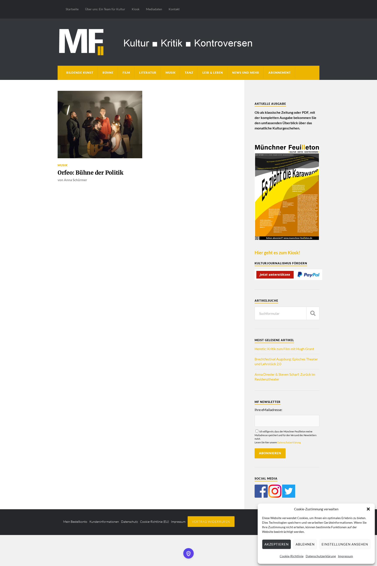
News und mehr (245, 72)
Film (126, 72)
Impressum (345, 556)
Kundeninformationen (104, 521)
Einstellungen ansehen (345, 544)
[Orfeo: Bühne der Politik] (100, 124)
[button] (368, 509)
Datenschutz (129, 521)
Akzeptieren (276, 544)
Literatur (147, 72)
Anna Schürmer (75, 180)
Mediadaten (154, 9)
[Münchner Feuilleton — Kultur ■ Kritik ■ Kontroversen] (188, 41)
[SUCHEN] (312, 313)
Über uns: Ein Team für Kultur (105, 9)
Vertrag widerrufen (211, 521)
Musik (171, 72)
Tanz (189, 72)
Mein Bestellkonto (75, 521)
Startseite (72, 9)
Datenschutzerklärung (321, 556)
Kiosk (135, 9)
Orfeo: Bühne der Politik (90, 172)
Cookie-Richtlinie (291, 556)
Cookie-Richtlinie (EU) (154, 521)
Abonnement (279, 72)
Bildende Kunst (79, 72)
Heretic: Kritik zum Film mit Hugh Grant (284, 349)
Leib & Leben (212, 72)
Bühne (108, 72)
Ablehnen (305, 544)
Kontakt (174, 9)
